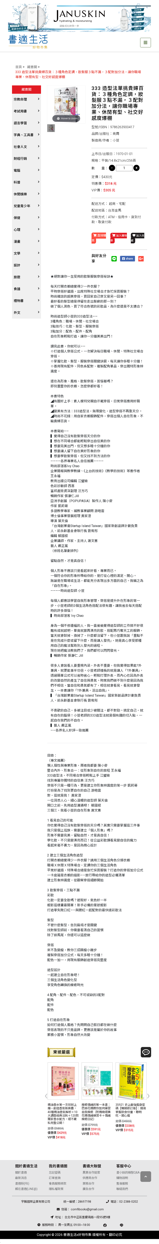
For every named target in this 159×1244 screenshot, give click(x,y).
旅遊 (17, 277)
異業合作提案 (91, 1172)
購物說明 (122, 1178)
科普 (17, 182)
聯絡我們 (122, 1189)
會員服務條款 (57, 1183)
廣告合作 (88, 1189)
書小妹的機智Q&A (128, 1172)
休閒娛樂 (20, 194)
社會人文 (20, 147)
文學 (17, 253)
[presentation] (46, 1095)
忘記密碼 (54, 1172)
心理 (17, 230)
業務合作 (88, 1183)
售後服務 (122, 1183)
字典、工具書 (24, 135)
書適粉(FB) (22, 1183)
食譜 (17, 289)
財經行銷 (20, 159)
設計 (17, 265)
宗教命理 (20, 99)
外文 (17, 313)
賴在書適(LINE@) (26, 1189)
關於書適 (21, 1172)
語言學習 (20, 123)
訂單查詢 (54, 1178)
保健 (17, 218)
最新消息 (21, 1178)
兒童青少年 (22, 206)
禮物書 (19, 301)
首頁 (18, 67)
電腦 (17, 170)
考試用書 (20, 111)
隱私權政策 (56, 1189)
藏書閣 (32, 67)
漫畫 (17, 242)
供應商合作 (90, 1178)
